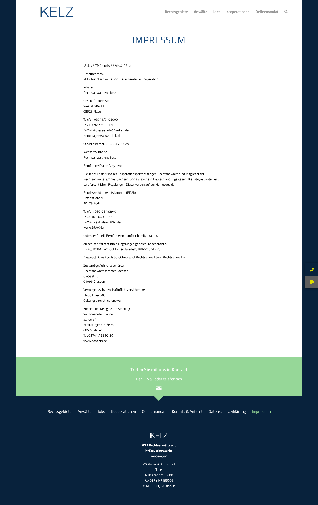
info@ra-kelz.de (164, 485)
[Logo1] (52, 11)
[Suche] (286, 11)
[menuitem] (176, 11)
